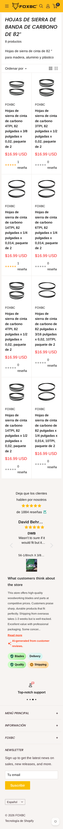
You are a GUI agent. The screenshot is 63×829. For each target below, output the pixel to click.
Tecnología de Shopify (19, 821)
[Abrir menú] (7, 6)
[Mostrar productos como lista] (56, 68)
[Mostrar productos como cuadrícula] (50, 68)
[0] (55, 6)
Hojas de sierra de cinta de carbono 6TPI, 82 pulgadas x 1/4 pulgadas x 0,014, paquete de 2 (46, 230)
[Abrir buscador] (41, 6)
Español (12, 802)
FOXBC (10, 104)
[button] (12, 545)
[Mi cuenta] (48, 6)
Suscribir (17, 785)
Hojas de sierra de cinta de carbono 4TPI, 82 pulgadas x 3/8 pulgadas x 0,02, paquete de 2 (16, 128)
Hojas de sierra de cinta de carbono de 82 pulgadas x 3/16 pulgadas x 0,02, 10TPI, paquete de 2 (46, 329)
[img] (31, 506)
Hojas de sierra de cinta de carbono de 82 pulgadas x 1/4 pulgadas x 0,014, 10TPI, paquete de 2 (46, 430)
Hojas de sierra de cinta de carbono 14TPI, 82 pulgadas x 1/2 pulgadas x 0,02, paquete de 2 (16, 433)
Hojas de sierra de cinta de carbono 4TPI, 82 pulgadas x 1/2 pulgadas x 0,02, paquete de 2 (16, 331)
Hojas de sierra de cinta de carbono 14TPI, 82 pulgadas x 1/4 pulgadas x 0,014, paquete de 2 (16, 230)
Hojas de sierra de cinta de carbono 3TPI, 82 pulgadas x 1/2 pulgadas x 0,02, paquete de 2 (46, 128)
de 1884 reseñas (29, 512)
